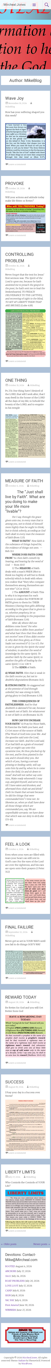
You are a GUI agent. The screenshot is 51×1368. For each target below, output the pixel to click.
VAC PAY (9, 1300)
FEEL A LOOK (17, 844)
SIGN (8, 1295)
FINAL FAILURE (19, 927)
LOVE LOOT (11, 1285)
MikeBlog (10, 106)
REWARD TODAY (20, 997)
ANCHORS (10, 1271)
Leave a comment (17, 164)
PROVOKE (14, 183)
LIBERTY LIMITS (20, 1171)
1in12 (8, 1276)
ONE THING (16, 380)
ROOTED (10, 1266)
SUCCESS (14, 1081)
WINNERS (10, 1309)
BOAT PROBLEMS (15, 1280)
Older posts (8, 1244)
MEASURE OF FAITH (24, 480)
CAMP (8, 1290)
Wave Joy (14, 98)
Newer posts (41, 1244)
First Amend (12, 1305)
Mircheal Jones (15, 4)
